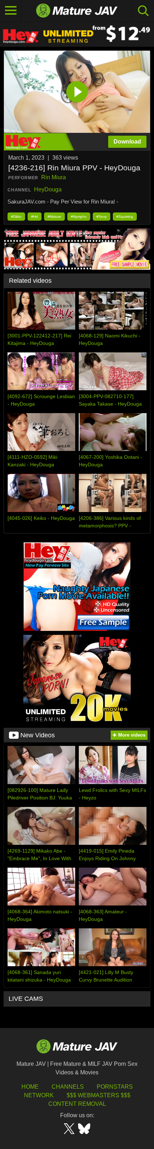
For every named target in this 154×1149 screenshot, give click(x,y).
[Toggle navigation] (10, 10)
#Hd (34, 217)
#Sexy (101, 217)
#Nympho (79, 217)
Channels (68, 1087)
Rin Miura (53, 177)
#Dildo (16, 217)
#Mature (54, 217)
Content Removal (77, 1104)
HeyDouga (48, 189)
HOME (30, 1087)
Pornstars (115, 1087)
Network (39, 1095)
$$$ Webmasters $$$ (98, 1095)
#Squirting (124, 217)
